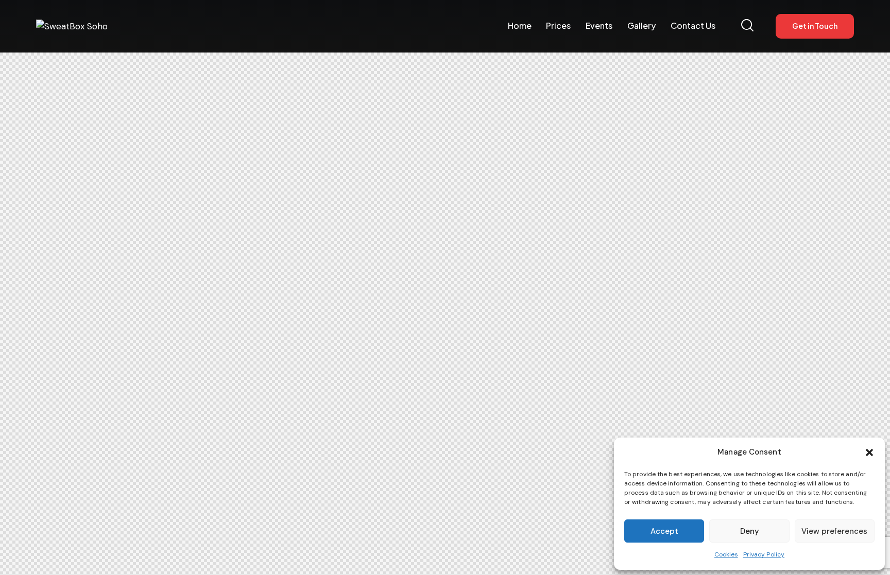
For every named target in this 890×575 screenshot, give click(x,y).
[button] (869, 452)
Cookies (726, 554)
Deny (749, 531)
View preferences (834, 531)
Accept (664, 531)
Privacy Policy (763, 554)
